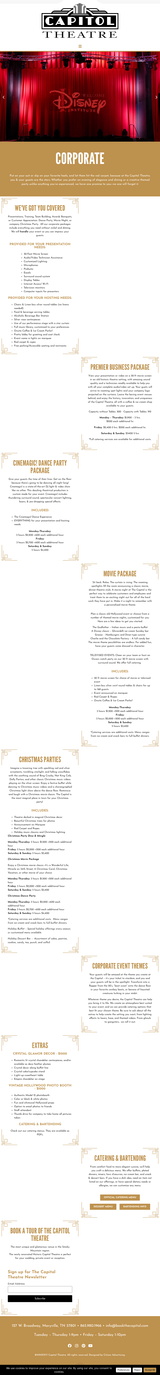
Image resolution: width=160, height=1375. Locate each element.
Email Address (16, 1283)
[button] (80, 46)
